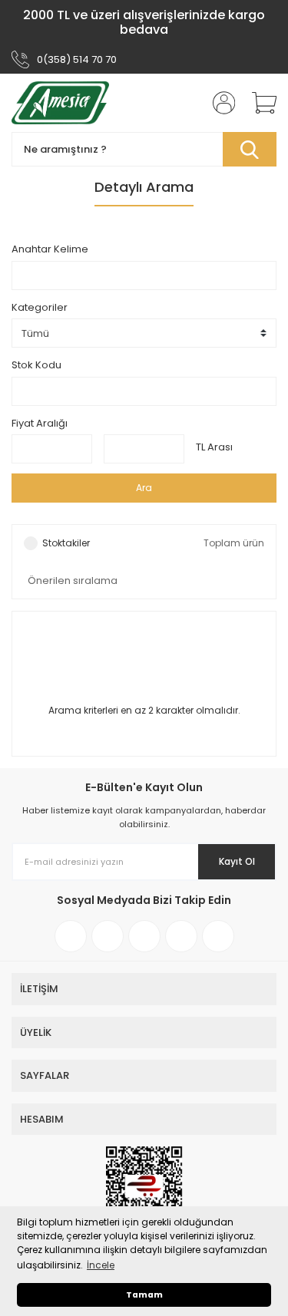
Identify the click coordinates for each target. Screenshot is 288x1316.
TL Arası (214, 447)
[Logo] (60, 102)
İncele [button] (100, 1264)
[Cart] (258, 103)
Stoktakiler (66, 542)
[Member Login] (219, 103)
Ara (144, 487)
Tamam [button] (144, 1295)
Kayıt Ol (237, 861)
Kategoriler (40, 307)
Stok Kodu (36, 365)
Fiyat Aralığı (40, 423)
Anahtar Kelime (50, 249)
